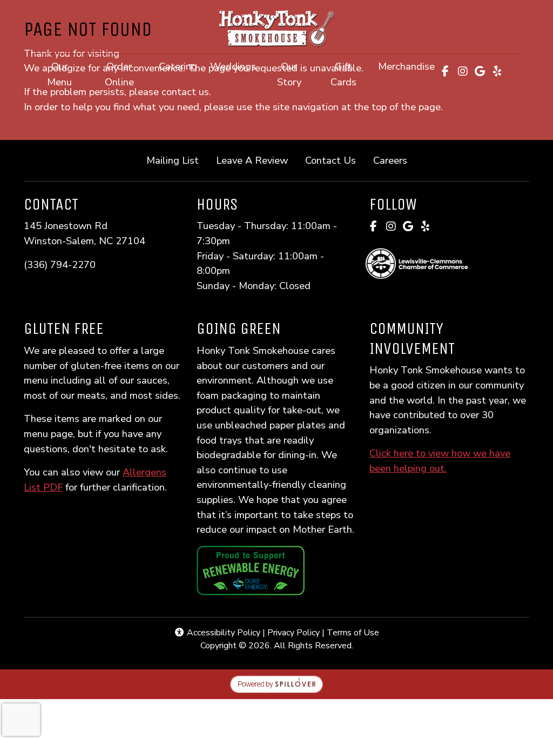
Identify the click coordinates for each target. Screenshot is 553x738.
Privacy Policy (293, 633)
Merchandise (406, 66)
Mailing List (172, 160)
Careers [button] (394, 160)
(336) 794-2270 (60, 264)
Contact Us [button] (335, 160)
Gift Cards (351, 74)
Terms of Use (353, 633)
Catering (178, 66)
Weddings (233, 66)
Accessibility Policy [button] (222, 633)
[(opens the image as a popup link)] (251, 569)
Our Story (289, 74)
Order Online (128, 74)
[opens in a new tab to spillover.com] (276, 683)
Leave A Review (256, 160)
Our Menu (59, 74)
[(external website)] (449, 263)
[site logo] (276, 27)
